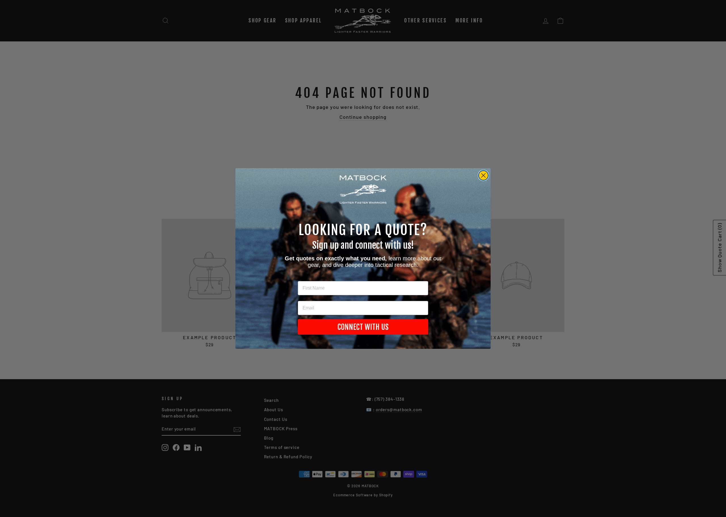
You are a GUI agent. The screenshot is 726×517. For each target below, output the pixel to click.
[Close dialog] (483, 175)
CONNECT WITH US (363, 327)
